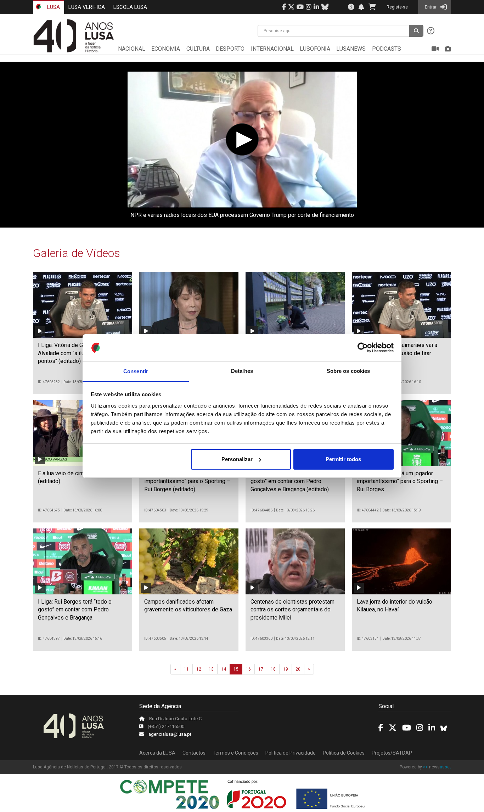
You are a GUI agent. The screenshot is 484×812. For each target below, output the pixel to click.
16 (248, 669)
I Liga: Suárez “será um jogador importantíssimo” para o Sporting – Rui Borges (400, 481)
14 (223, 669)
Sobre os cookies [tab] (348, 371)
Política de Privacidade (290, 753)
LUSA (53, 7)
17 (260, 669)
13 (211, 669)
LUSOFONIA (315, 48)
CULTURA (198, 48)
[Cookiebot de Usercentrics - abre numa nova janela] (363, 347)
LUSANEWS (351, 48)
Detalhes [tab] (242, 371)
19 (285, 669)
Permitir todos (343, 459)
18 (273, 669)
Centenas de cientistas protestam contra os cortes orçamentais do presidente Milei (292, 609)
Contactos (194, 753)
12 (198, 669)
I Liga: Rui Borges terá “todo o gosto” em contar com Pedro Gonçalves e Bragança (75, 609)
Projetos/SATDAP (392, 753)
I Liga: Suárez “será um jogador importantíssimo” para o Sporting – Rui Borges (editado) (187, 481)
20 (298, 669)
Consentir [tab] (135, 371)
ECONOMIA (165, 48)
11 (186, 669)
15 (235, 669)
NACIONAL (131, 48)
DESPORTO (230, 48)
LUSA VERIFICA (86, 7)
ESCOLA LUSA (130, 7)
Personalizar (237, 459)
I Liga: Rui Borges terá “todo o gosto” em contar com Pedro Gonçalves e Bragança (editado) (290, 481)
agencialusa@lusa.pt (169, 734)
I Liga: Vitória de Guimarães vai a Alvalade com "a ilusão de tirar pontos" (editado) (78, 353)
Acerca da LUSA (157, 753)
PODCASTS (386, 48)
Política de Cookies (344, 753)
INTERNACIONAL (272, 48)
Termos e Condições (235, 753)
